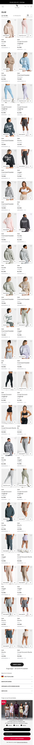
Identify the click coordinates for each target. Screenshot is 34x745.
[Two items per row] (28, 15)
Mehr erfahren (6, 681)
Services (4, 691)
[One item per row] (31, 15)
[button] (2, 6)
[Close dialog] (29, 702)
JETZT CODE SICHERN (17, 738)
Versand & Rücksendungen (10, 686)
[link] (30, 6)
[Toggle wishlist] (14, 20)
